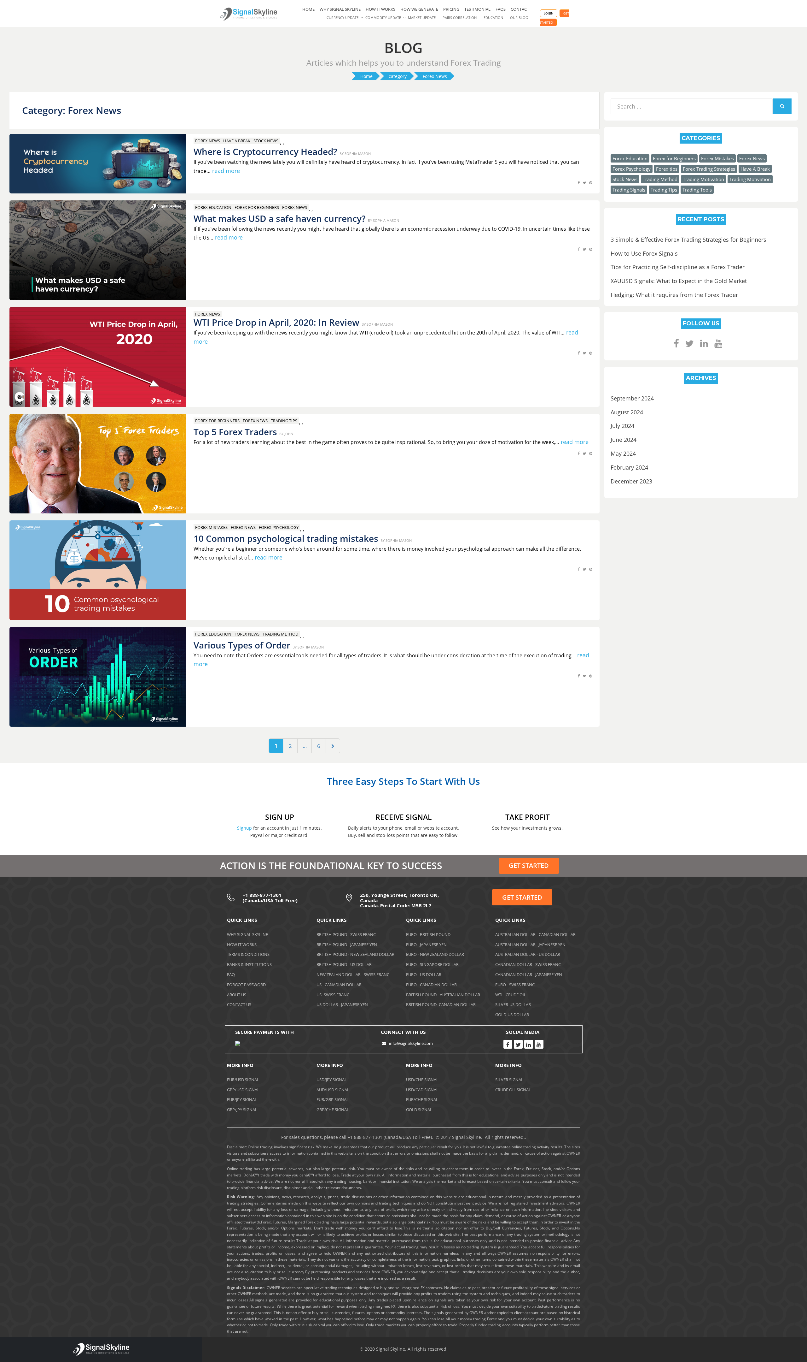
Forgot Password (246, 984)
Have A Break (236, 141)
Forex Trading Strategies (709, 169)
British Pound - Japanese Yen (346, 944)
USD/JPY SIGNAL (331, 1079)
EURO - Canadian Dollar (431, 984)
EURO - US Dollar (423, 974)
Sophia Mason (358, 153)
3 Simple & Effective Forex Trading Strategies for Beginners (688, 239)
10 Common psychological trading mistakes (286, 538)
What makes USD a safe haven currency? (280, 218)
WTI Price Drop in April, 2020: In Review (276, 322)
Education (493, 17)
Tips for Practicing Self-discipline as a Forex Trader (678, 267)
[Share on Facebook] (579, 186)
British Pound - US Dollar (344, 964)
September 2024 (632, 398)
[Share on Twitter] (584, 186)
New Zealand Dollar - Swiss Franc (352, 974)
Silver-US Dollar (513, 1004)
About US (236, 995)
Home (308, 9)
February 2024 (629, 467)
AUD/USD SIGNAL (332, 1090)
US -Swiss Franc (332, 995)
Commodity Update (383, 17)
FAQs (501, 9)
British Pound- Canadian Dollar (441, 1004)
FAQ (231, 974)
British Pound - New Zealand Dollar (355, 954)
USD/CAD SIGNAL (422, 1090)
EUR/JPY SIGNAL (242, 1099)
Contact (520, 9)
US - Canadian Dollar (339, 984)
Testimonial (477, 9)
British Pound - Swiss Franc (346, 934)
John (288, 433)
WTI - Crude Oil (510, 995)
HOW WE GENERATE (419, 9)
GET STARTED (529, 865)
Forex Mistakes (211, 527)
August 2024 (627, 412)
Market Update (422, 17)
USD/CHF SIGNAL (422, 1079)
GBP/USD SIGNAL (243, 1090)
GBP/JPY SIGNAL (242, 1109)
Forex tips (666, 169)
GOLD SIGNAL (419, 1109)
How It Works (242, 944)
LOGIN (549, 13)
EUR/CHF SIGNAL (422, 1099)
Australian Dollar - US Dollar (527, 954)
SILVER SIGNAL (509, 1079)
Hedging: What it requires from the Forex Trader (674, 295)
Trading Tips (284, 420)
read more (226, 171)
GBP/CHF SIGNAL (332, 1109)
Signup (244, 828)
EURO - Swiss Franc (515, 984)
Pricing (451, 9)
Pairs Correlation (460, 17)
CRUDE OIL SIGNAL (513, 1090)
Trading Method (280, 634)
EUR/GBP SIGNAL (332, 1099)
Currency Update (342, 17)
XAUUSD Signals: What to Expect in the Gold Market (679, 281)
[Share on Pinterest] (590, 186)
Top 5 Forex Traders (235, 432)
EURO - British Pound (428, 934)
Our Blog (519, 17)
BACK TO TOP (767, 1350)
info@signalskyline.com (411, 1043)
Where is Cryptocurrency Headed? (265, 151)
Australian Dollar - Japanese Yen (530, 944)
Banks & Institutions (249, 964)
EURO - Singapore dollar (432, 964)
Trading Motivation (703, 179)
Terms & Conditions (248, 954)
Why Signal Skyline (340, 9)
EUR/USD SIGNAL (243, 1079)
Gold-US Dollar (512, 1014)
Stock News (265, 141)
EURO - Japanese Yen (426, 944)
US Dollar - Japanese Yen (342, 1004)
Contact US (239, 1004)
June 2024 (623, 439)
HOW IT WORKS (380, 9)
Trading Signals (629, 190)
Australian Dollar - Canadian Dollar (535, 934)
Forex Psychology (279, 527)
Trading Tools (697, 190)
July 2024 (622, 425)
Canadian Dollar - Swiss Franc (528, 964)
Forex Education (213, 207)
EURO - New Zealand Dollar (435, 954)
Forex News (207, 141)
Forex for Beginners (257, 207)
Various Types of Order (242, 645)
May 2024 (623, 453)
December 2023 (631, 481)
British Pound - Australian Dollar (443, 995)
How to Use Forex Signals (644, 253)
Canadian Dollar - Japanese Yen (528, 974)
